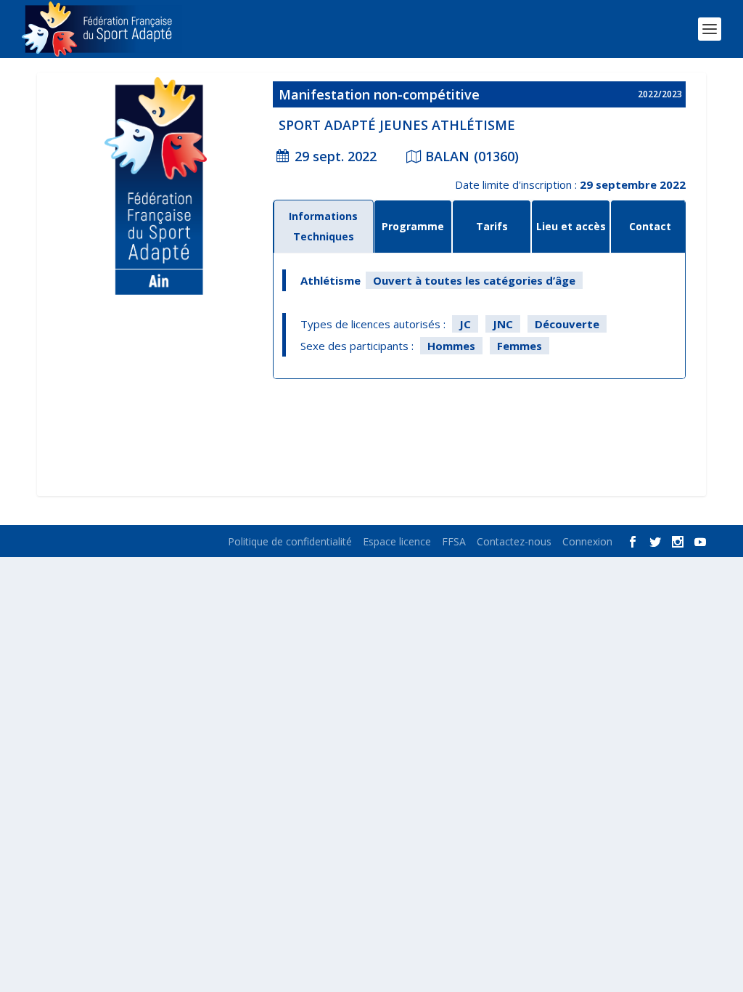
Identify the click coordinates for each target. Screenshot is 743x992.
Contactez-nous (514, 541)
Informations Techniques (323, 226)
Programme (413, 226)
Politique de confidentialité (290, 541)
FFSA (454, 541)
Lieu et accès (571, 226)
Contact (650, 226)
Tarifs (492, 226)
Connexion (587, 541)
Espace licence (397, 541)
